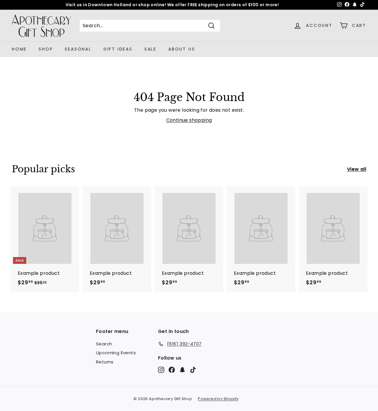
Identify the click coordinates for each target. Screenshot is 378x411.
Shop (46, 49)
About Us (181, 49)
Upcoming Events (116, 353)
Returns (105, 362)
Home (19, 49)
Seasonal (78, 49)
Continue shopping (189, 120)
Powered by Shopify (218, 399)
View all (356, 169)
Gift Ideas (118, 49)
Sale (150, 49)
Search (104, 344)
